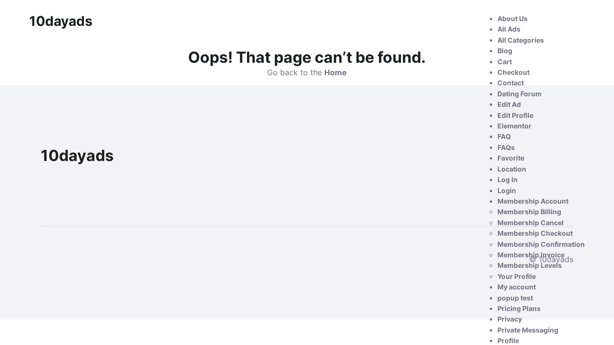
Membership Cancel (530, 222)
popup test (515, 298)
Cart (504, 62)
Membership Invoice (531, 255)
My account (516, 287)
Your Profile (516, 276)
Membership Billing (529, 211)
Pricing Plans (519, 308)
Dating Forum (519, 94)
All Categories (520, 40)
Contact (510, 83)
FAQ (504, 136)
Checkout (513, 72)
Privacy (509, 319)
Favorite (510, 158)
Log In (507, 179)
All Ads (508, 29)
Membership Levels (529, 265)
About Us (512, 18)
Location (511, 169)
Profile (508, 340)
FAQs (506, 147)
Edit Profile (515, 115)
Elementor (514, 126)
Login (506, 190)
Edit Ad (509, 104)
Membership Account (532, 201)
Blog (504, 50)
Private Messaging (527, 330)
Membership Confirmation (541, 244)
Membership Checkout (535, 233)
